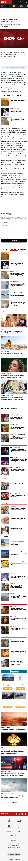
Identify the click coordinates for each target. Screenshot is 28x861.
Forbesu (12, 130)
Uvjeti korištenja (14, 845)
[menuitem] (23, 2)
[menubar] (23, 2)
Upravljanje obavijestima (14, 854)
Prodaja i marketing (14, 843)
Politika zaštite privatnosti (14, 847)
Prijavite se (14, 240)
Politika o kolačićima (14, 850)
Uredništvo (14, 840)
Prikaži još (14, 802)
